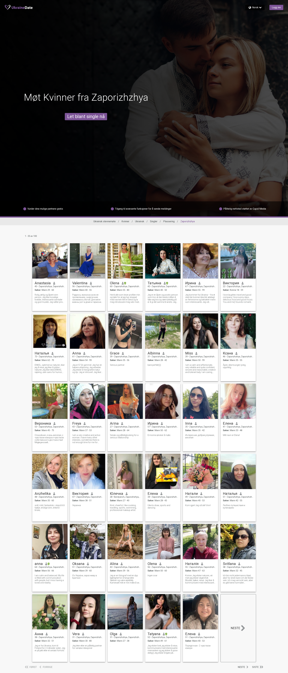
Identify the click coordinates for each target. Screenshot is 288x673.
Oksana (78, 564)
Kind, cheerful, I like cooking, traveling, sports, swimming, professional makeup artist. (123, 507)
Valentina (79, 283)
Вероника (43, 423)
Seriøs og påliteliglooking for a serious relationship (124, 436)
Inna (188, 423)
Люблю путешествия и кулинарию (234, 506)
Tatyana (154, 634)
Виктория (231, 283)
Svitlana (229, 564)
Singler (153, 221)
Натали (191, 493)
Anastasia (43, 283)
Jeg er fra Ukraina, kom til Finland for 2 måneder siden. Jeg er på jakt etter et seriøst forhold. (50, 648)
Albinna (154, 353)
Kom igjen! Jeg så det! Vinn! (198, 505)
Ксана (228, 353)
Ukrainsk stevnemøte (104, 221)
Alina (114, 564)
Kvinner (125, 221)
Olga (113, 634)
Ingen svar (152, 575)
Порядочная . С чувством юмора (197, 646)
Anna (76, 353)
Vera (76, 634)
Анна (39, 634)
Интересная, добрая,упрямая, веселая (199, 436)
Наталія (192, 564)
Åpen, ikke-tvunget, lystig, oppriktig (234, 366)
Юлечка (116, 493)
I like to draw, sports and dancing (159, 506)
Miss (189, 353)
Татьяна (154, 283)
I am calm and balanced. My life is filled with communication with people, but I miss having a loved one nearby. (49, 579)
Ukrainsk (139, 221)
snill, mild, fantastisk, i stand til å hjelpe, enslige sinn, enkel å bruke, (49, 507)
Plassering (169, 221)
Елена (228, 423)
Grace (114, 353)
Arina (114, 423)
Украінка (76, 505)
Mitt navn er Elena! (231, 435)
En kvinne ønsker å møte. (159, 435)
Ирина (190, 283)
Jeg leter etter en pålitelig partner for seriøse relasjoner (87, 646)
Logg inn (276, 7)
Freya (76, 423)
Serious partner (117, 365)
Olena (114, 283)
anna (39, 564)
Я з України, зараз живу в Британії (84, 576)
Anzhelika (43, 493)
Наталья (42, 353)
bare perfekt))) (154, 365)
